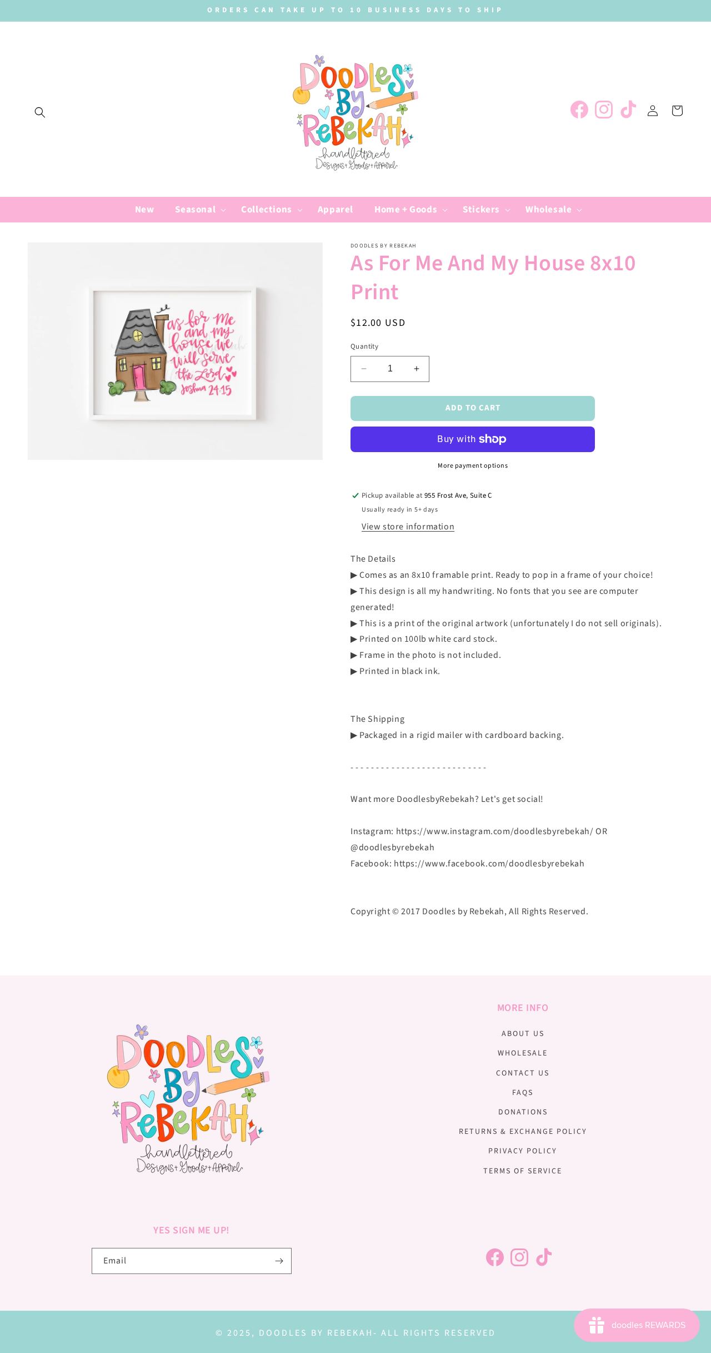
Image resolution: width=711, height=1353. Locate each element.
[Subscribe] (279, 1261)
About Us (523, 1033)
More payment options (473, 465)
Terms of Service (522, 1171)
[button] (40, 112)
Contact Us (522, 1073)
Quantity (364, 346)
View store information (408, 527)
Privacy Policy (522, 1151)
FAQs (522, 1092)
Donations (523, 1112)
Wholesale (523, 1053)
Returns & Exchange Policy (523, 1131)
